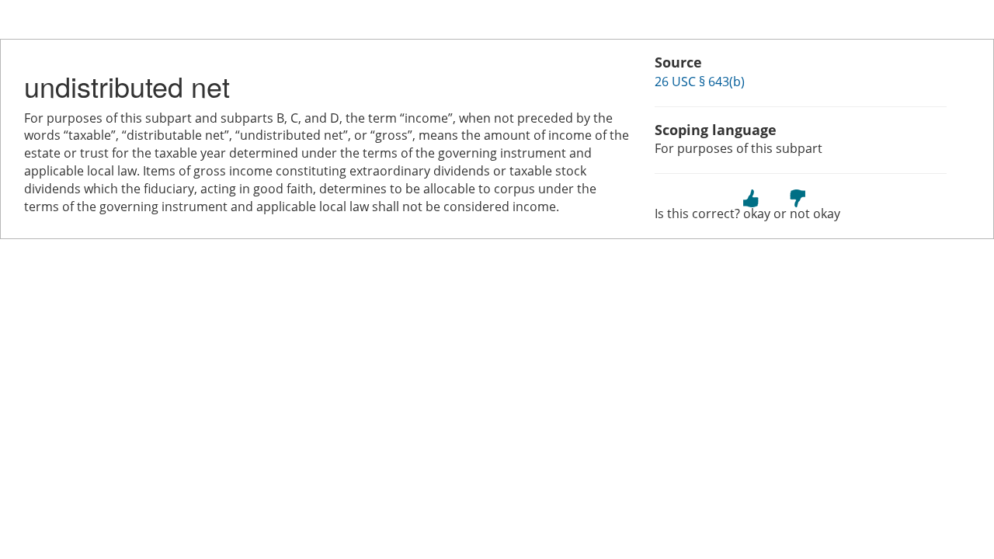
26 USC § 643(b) (700, 81)
